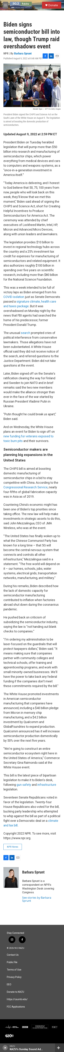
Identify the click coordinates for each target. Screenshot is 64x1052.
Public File (12, 962)
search (25, 333)
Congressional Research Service (25, 487)
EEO (9, 984)
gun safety (24, 784)
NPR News (12, 846)
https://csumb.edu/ (17, 999)
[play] (5, 1047)
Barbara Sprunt (23, 53)
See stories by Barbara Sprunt (36, 899)
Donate (53, 5)
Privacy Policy (14, 977)
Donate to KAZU (15, 992)
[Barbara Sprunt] (11, 877)
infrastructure (46, 784)
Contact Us (13, 955)
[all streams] (59, 1047)
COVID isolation (13, 297)
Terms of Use (14, 969)
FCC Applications (16, 1006)
